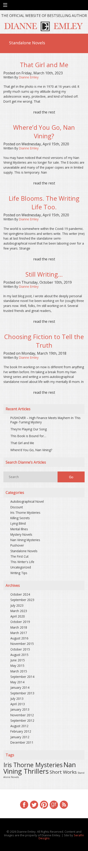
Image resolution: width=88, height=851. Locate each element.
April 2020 (17, 616)
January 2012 (19, 737)
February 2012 (20, 731)
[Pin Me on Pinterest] (44, 804)
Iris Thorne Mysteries (25, 512)
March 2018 (18, 627)
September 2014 (22, 676)
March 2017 (18, 633)
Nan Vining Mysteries (25, 540)
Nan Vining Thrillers (39, 768)
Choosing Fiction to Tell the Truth (44, 340)
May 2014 (17, 682)
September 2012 (22, 720)
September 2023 (22, 600)
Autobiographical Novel (27, 501)
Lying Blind (18, 523)
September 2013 (22, 693)
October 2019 (20, 622)
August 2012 (19, 726)
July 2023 (16, 605)
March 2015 (18, 671)
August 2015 (19, 655)
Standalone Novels (23, 551)
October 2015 (20, 649)
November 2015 (22, 643)
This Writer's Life (22, 562)
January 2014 (19, 687)
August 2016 (19, 638)
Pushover (17, 545)
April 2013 (17, 704)
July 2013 (16, 698)
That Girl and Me (44, 65)
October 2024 (20, 594)
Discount (16, 507)
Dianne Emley (29, 77)
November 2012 (22, 715)
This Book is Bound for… (28, 436)
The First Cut (19, 556)
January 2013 (19, 709)
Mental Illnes (19, 529)
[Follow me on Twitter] (34, 804)
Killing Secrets (20, 518)
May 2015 (17, 665)
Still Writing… (44, 274)
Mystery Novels (21, 534)
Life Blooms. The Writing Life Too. (44, 202)
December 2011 (21, 742)
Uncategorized (20, 567)
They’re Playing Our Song (28, 429)
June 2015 (17, 660)
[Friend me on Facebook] (24, 804)
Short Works (63, 772)
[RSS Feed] (63, 804)
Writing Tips (18, 573)
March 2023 (18, 611)
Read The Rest (44, 112)
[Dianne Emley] (44, 25)
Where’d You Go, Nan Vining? (44, 131)
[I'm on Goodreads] (53, 804)
